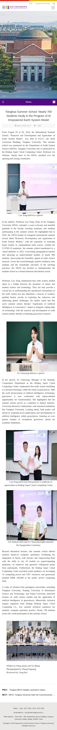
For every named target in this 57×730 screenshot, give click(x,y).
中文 (31, 4)
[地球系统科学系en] (14, 7)
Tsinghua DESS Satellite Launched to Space (23, 690)
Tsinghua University (42, 4)
